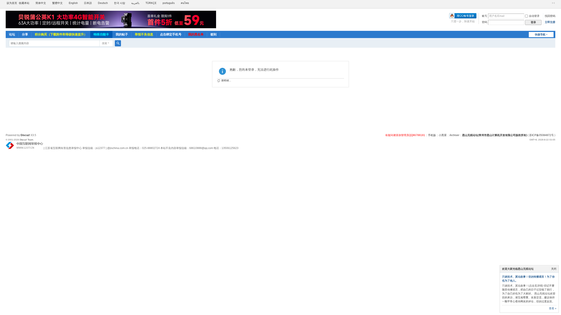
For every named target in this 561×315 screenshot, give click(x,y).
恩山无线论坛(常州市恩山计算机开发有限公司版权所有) (494, 135)
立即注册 (550, 22)
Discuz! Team (26, 139)
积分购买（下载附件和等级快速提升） (61, 34)
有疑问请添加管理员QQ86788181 (405, 135)
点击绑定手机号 (170, 34)
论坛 (12, 34)
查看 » (552, 308)
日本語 (88, 3)
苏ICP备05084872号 (541, 135)
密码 (484, 22)
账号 (484, 16)
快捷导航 (540, 34)
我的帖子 (122, 34)
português (169, 3)
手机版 (432, 135)
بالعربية (135, 3)
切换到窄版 (553, 3)
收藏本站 (24, 3)
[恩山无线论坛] (111, 19)
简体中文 (41, 3)
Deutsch (103, 3)
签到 (213, 34)
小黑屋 (443, 135)
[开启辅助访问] (549, 3)
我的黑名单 (196, 34)
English (73, 3)
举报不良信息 (144, 34)
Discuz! (25, 135)
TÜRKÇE (151, 3)
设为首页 (12, 3)
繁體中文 (57, 3)
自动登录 (534, 16)
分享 (25, 34)
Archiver (454, 135)
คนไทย (185, 3)
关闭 (553, 268)
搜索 (104, 43)
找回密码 (550, 16)
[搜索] (118, 43)
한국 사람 (119, 3)
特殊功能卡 (101, 34)
